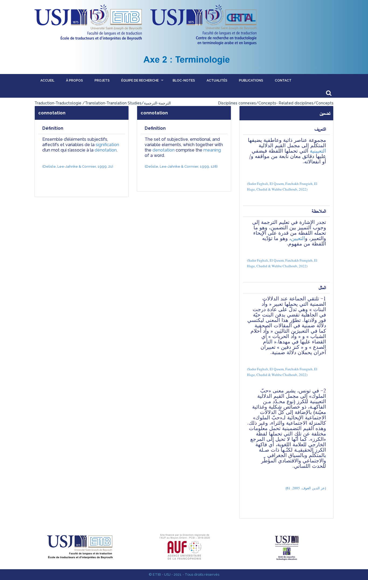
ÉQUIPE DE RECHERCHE (140, 80)
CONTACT (283, 80)
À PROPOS (74, 80)
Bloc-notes (184, 80)
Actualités (217, 80)
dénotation (106, 150)
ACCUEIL (47, 80)
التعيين (298, 238)
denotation (163, 150)
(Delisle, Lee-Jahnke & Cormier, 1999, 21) (77, 166)
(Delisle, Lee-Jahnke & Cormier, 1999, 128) (181, 166)
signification (107, 144)
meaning (211, 150)
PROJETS (102, 80)
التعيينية (318, 151)
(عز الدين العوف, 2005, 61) (306, 488)
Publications (251, 80)
